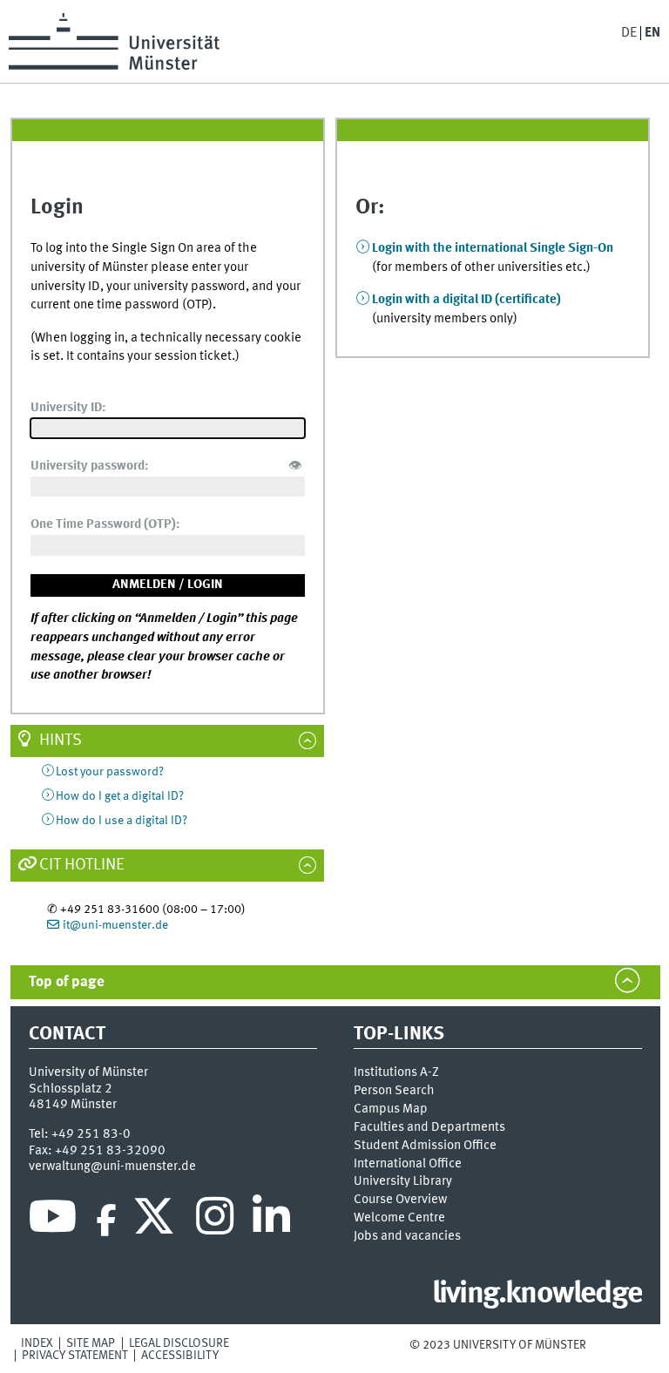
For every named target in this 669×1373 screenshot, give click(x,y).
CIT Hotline (82, 865)
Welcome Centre (399, 1218)
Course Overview (400, 1200)
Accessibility (180, 1355)
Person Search (394, 1091)
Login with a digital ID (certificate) (466, 300)
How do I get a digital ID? (120, 796)
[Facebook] (106, 1220)
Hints (60, 740)
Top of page (67, 982)
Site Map (90, 1343)
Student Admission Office (425, 1146)
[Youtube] (53, 1220)
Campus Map (391, 1109)
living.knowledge (537, 1294)
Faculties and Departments (429, 1127)
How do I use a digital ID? (121, 821)
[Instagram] (214, 1220)
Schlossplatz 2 (70, 1089)
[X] (156, 1220)
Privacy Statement (75, 1355)
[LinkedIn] (271, 1220)
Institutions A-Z (396, 1072)
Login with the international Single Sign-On (492, 248)
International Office (408, 1164)
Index (37, 1343)
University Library (403, 1181)
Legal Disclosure (179, 1343)
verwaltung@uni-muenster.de (112, 1166)
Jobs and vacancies (407, 1236)
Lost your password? (110, 772)
